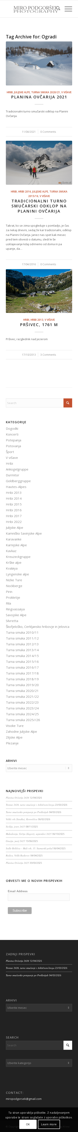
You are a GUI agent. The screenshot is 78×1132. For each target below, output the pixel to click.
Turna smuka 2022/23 (22, 702)
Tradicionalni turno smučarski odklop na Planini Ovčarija (39, 206)
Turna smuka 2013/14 (22, 650)
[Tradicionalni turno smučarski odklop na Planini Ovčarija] (39, 163)
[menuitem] (56, 8)
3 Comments (48, 354)
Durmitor (12, 475)
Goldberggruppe (18, 481)
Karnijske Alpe (16, 545)
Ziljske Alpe (14, 737)
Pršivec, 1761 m (39, 324)
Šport (10, 452)
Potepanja (13, 440)
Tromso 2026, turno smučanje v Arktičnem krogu (30, 804)
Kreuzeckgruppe (18, 556)
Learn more (49, 1124)
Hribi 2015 (14, 504)
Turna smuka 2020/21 (45, 92)
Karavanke (13, 539)
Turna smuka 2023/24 (22, 708)
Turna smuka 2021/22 (22, 696)
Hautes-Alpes (16, 487)
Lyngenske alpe (17, 574)
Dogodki (12, 428)
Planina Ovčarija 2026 (17, 797)
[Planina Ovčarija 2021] (39, 63)
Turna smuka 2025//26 (23, 720)
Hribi (10, 92)
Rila (8, 603)
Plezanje (12, 743)
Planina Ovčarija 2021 (39, 96)
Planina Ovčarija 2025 (17, 862)
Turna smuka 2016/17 (22, 667)
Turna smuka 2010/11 (22, 632)
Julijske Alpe (22, 92)
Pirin (9, 591)
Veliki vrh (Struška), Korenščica (21, 819)
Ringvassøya (15, 609)
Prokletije (13, 597)
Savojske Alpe (16, 615)
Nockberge (14, 586)
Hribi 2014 (14, 498)
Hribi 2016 (24, 191)
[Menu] (66, 8)
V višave (66, 92)
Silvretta (12, 621)
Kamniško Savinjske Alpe (24, 533)
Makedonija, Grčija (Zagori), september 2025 (29, 833)
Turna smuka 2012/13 (22, 644)
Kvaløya (12, 568)
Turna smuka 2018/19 (22, 679)
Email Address (18, 891)
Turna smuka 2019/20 (22, 685)
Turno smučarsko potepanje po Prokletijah (27, 812)
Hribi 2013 (37, 319)
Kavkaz (11, 551)
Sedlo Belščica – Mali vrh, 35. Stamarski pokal (29, 848)
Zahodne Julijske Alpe (21, 731)
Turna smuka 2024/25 (22, 714)
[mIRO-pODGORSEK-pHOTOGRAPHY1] (32, 8)
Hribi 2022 (14, 521)
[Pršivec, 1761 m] (39, 291)
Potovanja (13, 446)
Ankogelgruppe (17, 469)
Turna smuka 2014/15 (22, 656)
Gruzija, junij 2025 (15, 841)
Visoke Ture (15, 725)
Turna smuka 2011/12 (22, 638)
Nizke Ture (14, 580)
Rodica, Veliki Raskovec (18, 855)
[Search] (56, 8)
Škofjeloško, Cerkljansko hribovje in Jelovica (37, 626)
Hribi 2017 (14, 516)
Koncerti (12, 434)
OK (28, 1124)
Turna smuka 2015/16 (22, 661)
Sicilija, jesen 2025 (15, 826)
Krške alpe (13, 562)
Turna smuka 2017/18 (22, 673)
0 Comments (48, 131)
